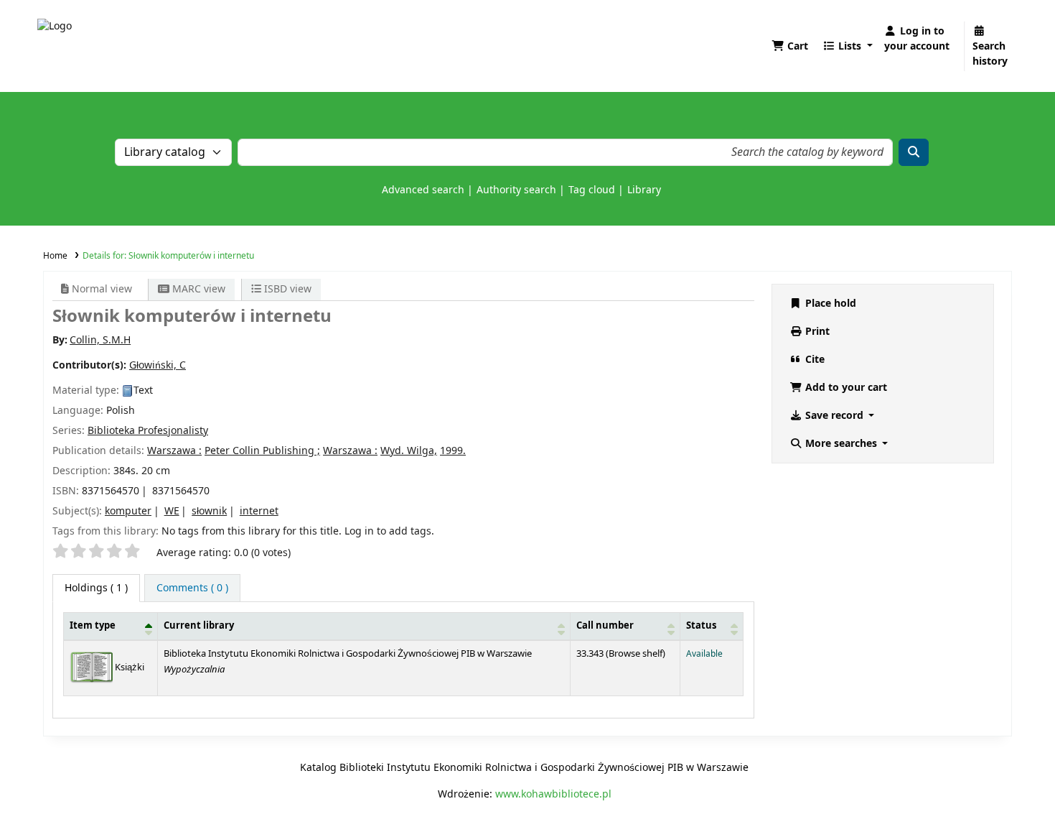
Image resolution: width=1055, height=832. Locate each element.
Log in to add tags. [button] (389, 531)
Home (55, 255)
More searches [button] (841, 443)
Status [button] (701, 625)
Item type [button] (93, 625)
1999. (453, 450)
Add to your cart (844, 387)
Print (816, 331)
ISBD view (286, 289)
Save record (834, 415)
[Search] (914, 152)
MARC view (197, 289)
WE (171, 511)
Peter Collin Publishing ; (262, 450)
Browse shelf (635, 653)
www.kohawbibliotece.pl (553, 794)
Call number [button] (605, 625)
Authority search (516, 190)
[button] (790, 46)
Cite (813, 359)
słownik (209, 511)
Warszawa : (174, 450)
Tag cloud (591, 190)
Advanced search (423, 190)
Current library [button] (199, 625)
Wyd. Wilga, (408, 450)
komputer (128, 511)
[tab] (192, 588)
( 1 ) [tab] (96, 588)
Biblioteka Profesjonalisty (148, 430)
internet (259, 511)
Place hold (829, 303)
